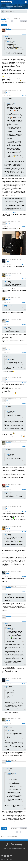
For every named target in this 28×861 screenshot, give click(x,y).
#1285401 (24, 511)
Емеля (5, 449)
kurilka (7, 321)
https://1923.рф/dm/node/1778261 (9, 212)
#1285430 (24, 621)
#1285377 (24, 278)
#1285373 (24, 226)
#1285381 (24, 352)
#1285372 (24, 95)
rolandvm (8, 588)
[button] (8, 832)
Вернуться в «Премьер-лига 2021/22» (9, 836)
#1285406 (24, 531)
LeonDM (8, 443)
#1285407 (24, 576)
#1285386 (24, 489)
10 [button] (19, 832)
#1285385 (24, 446)
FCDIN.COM (6, 2)
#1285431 (24, 683)
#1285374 (24, 264)
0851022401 (9, 400)
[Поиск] (12, 21)
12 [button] (23, 832)
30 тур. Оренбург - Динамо (10, 18)
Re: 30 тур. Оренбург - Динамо (13, 28)
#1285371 (24, 34)
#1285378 (24, 302)
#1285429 (24, 591)
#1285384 (24, 403)
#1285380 (24, 324)
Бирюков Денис (9, 859)
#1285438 (24, 723)
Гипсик (7, 31)
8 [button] (15, 832)
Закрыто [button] (4, 25)
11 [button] (21, 832)
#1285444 (24, 766)
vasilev (7, 261)
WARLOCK (6, 36)
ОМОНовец (8, 618)
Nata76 (8, 92)
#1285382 (24, 382)
